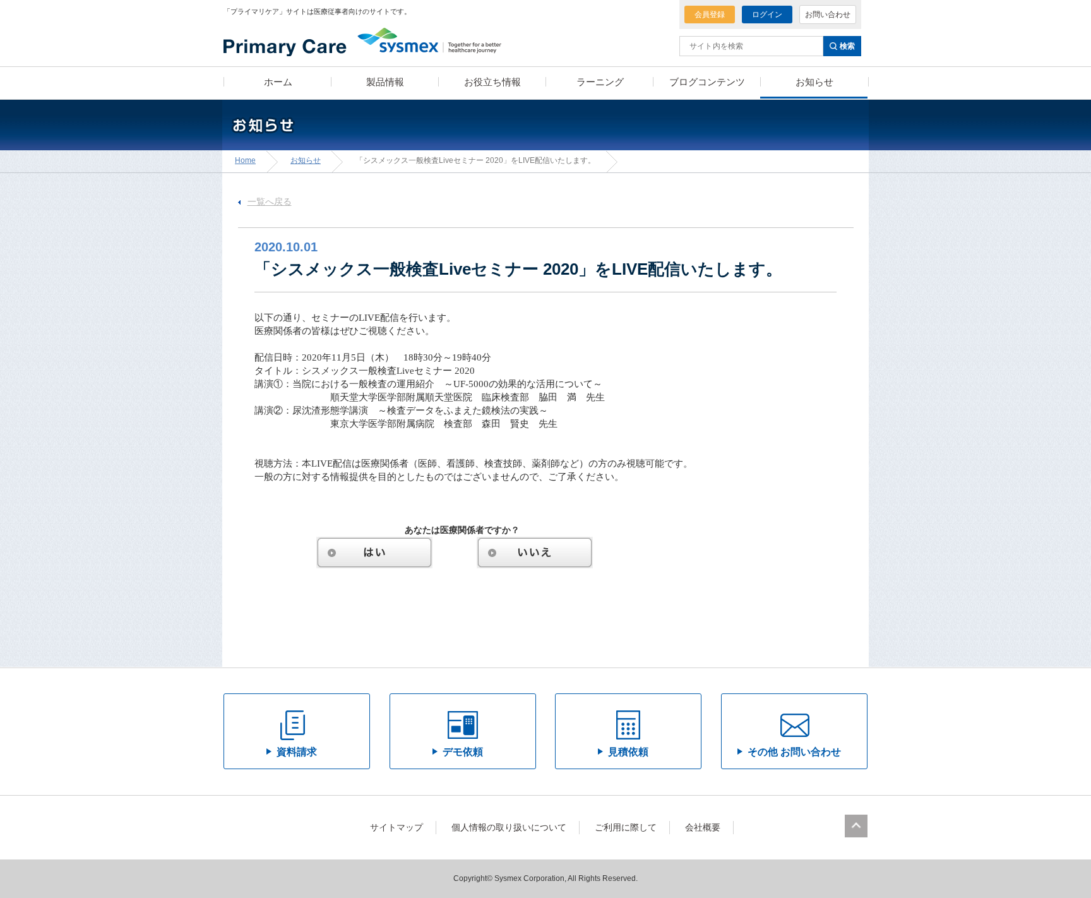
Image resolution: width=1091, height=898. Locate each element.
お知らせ (305, 160)
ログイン (767, 14)
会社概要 (702, 827)
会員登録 (710, 14)
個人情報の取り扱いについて (508, 827)
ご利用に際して (626, 827)
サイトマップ (396, 827)
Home (245, 160)
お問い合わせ (827, 14)
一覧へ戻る (269, 202)
